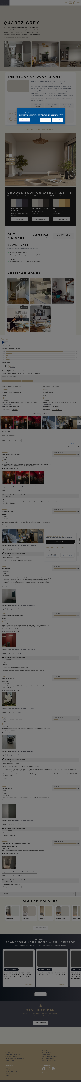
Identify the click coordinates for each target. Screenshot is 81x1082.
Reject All (57, 119)
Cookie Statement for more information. (50, 115)
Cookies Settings (24, 119)
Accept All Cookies (45, 119)
